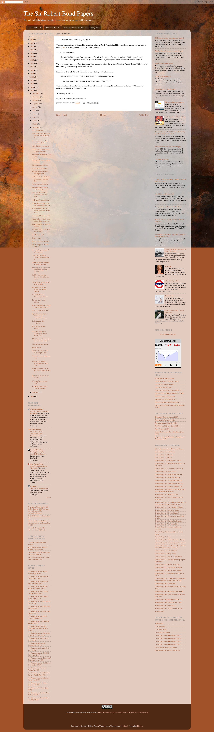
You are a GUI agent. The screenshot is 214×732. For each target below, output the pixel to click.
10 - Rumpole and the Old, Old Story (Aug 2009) (38, 654)
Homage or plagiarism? (40, 168)
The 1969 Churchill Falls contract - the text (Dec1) (36, 529)
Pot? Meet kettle (37, 130)
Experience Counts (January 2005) (166, 417)
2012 (32, 70)
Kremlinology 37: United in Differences (168, 480)
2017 (32, 53)
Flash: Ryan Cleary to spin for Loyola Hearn (41, 283)
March (34, 124)
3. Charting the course (162, 632)
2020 (32, 43)
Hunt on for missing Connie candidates (174, 311)
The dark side (36, 347)
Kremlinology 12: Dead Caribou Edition (168, 570)
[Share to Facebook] (95, 103)
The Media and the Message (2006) (167, 381)
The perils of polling (162, 159)
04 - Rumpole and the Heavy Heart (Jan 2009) (37, 684)
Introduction (159, 623)
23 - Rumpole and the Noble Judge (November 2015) (37, 587)
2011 (32, 73)
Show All (48, 497)
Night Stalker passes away (41, 146)
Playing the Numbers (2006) (164, 378)
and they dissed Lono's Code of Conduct (39, 387)
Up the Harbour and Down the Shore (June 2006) (169, 433)
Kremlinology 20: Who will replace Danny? (170, 540)
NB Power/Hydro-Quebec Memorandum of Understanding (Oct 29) (39, 523)
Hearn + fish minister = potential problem (40, 351)
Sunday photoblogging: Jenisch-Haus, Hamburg (38, 453)
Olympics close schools (40, 165)
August (35, 107)
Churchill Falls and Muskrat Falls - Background (81, 27)
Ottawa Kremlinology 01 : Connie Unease (169, 449)
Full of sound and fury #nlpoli (175, 117)
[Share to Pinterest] (97, 103)
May (34, 117)
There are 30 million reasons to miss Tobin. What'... (40, 363)
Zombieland (169, 296)
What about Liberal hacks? (41, 216)
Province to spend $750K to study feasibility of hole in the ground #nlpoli (170, 133)
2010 (32, 77)
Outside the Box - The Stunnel (165, 89)
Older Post (144, 114)
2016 (32, 56)
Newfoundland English (40, 184)
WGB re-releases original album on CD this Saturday (169, 220)
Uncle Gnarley (35, 429)
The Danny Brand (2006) (163, 387)
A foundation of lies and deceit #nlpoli (168, 146)
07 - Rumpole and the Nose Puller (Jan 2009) (37, 669)
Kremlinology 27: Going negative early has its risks (169, 517)
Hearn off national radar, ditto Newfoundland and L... (41, 370)
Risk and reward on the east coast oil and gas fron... (41, 306)
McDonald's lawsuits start (40, 200)
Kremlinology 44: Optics (163, 457)
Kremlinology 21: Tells (163, 537)
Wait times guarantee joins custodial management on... (41, 135)
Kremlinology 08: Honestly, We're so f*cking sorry (170, 587)
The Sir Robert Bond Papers (58, 13)
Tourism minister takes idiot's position (40, 172)
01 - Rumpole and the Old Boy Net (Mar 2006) (38, 699)
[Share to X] (93, 103)
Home (103, 114)
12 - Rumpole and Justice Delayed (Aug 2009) (36, 644)
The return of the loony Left (39, 488)
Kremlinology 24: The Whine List (166, 524)
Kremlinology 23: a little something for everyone (168, 528)
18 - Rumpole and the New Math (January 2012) (39, 612)
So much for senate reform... (38, 327)
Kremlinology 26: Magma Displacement (168, 521)
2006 (32, 90)
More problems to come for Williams (41, 225)
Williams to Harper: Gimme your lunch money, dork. (39, 333)
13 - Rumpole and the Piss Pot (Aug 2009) (38, 639)
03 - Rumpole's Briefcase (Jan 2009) (38, 689)
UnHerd (33, 486)
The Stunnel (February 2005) (165, 420)
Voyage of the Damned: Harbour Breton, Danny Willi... (41, 210)
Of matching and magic (40, 344)
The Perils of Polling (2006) (164, 384)
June (34, 114)
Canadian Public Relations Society (37, 543)
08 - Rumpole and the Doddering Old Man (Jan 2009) (39, 664)
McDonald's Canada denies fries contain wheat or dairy (41, 179)
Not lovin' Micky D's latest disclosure (41, 230)
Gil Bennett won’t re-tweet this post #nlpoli (169, 38)
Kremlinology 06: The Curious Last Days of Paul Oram (170, 595)
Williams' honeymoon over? (39, 382)
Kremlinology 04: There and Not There (168, 602)
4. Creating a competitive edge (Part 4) (168, 644)
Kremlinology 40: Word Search (165, 471)
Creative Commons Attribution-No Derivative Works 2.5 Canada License (123, 712)
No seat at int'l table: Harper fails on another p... (41, 257)
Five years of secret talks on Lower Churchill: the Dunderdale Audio (170, 235)
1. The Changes (160, 626)
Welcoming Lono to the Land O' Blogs (40, 188)
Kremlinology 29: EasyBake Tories (167, 510)
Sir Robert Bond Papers (168, 334)
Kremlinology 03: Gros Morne (165, 605)
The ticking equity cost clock (164, 194)
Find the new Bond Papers (164, 63)
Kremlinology (159, 611)
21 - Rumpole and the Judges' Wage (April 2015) (38, 597)
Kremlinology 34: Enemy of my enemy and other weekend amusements (170, 490)
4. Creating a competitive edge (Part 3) (168, 641)
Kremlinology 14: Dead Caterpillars (167, 564)
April (34, 120)
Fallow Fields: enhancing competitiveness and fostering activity (170, 180)
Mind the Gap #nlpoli (172, 281)
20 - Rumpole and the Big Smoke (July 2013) (39, 602)
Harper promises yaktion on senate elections (40, 142)
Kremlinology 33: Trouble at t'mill (166, 494)
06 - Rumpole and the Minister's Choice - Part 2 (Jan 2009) (39, 674)
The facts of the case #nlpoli (174, 102)
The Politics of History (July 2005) (167, 426)
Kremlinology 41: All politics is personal (169, 468)
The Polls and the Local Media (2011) (167, 402)
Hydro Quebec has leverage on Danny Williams (175, 250)
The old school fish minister (38, 301)
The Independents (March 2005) (166, 423)
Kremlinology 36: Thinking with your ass (169, 483)
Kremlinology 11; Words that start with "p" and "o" (169, 574)
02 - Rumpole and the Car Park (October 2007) (38, 694)
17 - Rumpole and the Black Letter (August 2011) (37, 617)
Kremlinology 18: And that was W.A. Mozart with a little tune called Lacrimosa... (170, 547)
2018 (32, 50)
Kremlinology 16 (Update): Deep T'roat (168, 556)
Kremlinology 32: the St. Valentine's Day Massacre (169, 498)
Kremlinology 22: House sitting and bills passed (169, 533)
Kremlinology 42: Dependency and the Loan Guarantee (170, 464)
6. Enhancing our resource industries (167, 650)
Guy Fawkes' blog (36, 464)
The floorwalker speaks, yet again (41, 155)
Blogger (140, 726)
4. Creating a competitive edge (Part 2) (168, 638)
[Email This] (88, 103)
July (34, 110)
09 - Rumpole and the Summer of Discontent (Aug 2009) (39, 659)
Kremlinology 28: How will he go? (167, 513)
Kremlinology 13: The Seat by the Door (168, 567)
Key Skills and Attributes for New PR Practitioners (37, 548)
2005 (32, 396)
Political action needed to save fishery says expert (41, 204)
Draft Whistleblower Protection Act (39, 517)
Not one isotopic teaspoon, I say (41, 357)
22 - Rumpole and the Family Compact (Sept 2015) (38, 592)
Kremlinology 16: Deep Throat (165, 553)
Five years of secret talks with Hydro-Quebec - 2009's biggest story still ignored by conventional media (38, 510)
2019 (32, 46)
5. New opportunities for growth (166, 647)
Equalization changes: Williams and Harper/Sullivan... (39, 316)
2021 (32, 40)
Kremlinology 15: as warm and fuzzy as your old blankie (170, 560)
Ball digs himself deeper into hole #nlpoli (169, 51)
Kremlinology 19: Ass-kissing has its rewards (170, 543)
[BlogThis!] (90, 103)
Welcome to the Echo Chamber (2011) (168, 390)
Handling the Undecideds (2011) (166, 399)
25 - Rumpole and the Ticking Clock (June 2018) (38, 577)
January (35, 392)
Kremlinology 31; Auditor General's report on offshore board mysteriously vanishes (170, 503)
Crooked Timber (36, 450)
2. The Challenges (161, 629)
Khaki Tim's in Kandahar (40, 241)
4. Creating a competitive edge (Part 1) (168, 635)
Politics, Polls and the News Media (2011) (169, 393)
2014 (32, 63)
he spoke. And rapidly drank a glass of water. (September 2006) (170, 438)
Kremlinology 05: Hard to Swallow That (169, 599)
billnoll (125, 726)
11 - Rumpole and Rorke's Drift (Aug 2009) (38, 649)
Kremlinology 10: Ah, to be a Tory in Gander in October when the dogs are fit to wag (170, 579)
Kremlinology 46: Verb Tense (165, 452)
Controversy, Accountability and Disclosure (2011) (170, 406)
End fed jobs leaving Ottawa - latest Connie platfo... (40, 277)
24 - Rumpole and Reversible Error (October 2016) (38, 582)
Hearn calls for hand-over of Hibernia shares (40, 263)
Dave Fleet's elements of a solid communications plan (38, 558)
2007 (32, 87)
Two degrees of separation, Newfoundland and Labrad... (41, 269)
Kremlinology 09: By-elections (165, 583)
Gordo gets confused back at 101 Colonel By (41, 150)
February (35, 127)
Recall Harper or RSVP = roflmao (40, 245)
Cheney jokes (36, 238)
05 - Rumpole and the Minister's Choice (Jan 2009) (39, 679)
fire (64, 47)
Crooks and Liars (36, 409)
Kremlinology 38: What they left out (167, 477)
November (36, 97)
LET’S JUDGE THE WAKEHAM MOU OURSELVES (36, 433)
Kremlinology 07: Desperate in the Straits (169, 591)
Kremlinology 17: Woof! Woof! (166, 551)
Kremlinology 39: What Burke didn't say (169, 474)
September (36, 103)
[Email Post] (83, 102)
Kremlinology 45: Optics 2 (164, 455)
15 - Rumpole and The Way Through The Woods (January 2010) (38, 628)
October (35, 100)
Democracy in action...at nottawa (40, 376)
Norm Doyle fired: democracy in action (40, 296)
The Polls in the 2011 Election (165, 396)
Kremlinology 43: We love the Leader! (168, 460)
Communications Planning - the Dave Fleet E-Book (39, 553)
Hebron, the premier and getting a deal (40, 251)
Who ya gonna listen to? (40, 310)
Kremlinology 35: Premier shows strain (168, 486)
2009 (32, 80)
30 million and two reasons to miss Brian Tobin (41, 340)
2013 (32, 67)
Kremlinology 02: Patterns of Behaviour (168, 608)
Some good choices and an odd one (41, 161)
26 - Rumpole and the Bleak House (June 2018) (37, 572)
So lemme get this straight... (38, 322)
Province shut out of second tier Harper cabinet (39, 289)
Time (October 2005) (162, 429)
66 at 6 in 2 (168, 266)
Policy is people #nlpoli (163, 76)
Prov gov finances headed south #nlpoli (168, 207)
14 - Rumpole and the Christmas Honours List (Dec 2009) (39, 634)
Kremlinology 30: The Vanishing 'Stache (169, 507)
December (36, 93)
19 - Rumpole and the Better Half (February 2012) (39, 607)
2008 (32, 84)
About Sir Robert (52, 27)
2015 (32, 60)
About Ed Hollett (34, 27)
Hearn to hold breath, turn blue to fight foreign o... (41, 220)
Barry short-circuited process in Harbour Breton (39, 195)
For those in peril (38, 235)
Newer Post (61, 114)
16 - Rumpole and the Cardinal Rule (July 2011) (38, 622)
